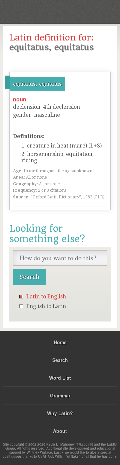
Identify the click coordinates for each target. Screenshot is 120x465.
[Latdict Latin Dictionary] (98, 11)
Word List (60, 377)
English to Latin (46, 306)
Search (60, 360)
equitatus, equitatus (37, 84)
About (60, 431)
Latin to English (46, 296)
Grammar (60, 395)
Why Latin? (60, 413)
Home (60, 342)
